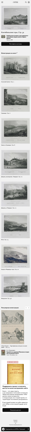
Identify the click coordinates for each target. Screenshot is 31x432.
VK (15, 423)
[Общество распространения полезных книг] (15, 2)
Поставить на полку (15, 44)
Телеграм (15, 421)
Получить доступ (15, 410)
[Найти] (25, 2)
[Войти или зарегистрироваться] (29, 2)
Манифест (15, 420)
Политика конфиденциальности (15, 424)
